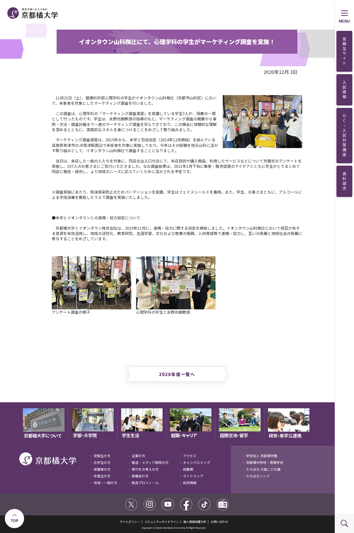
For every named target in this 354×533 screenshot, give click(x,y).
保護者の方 (102, 469)
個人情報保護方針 (194, 522)
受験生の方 (102, 455)
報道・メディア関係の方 (150, 462)
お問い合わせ (219, 522)
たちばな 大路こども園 (263, 469)
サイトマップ (193, 476)
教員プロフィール (145, 482)
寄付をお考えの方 (145, 469)
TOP (14, 520)
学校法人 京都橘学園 (261, 455)
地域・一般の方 (105, 482)
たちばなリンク (258, 476)
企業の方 (138, 455)
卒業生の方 (102, 476)
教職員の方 (140, 476)
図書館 (188, 469)
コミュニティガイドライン (161, 522)
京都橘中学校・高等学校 (264, 462)
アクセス (189, 455)
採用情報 (190, 482)
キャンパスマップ (196, 462)
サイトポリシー (130, 522)
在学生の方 (102, 462)
